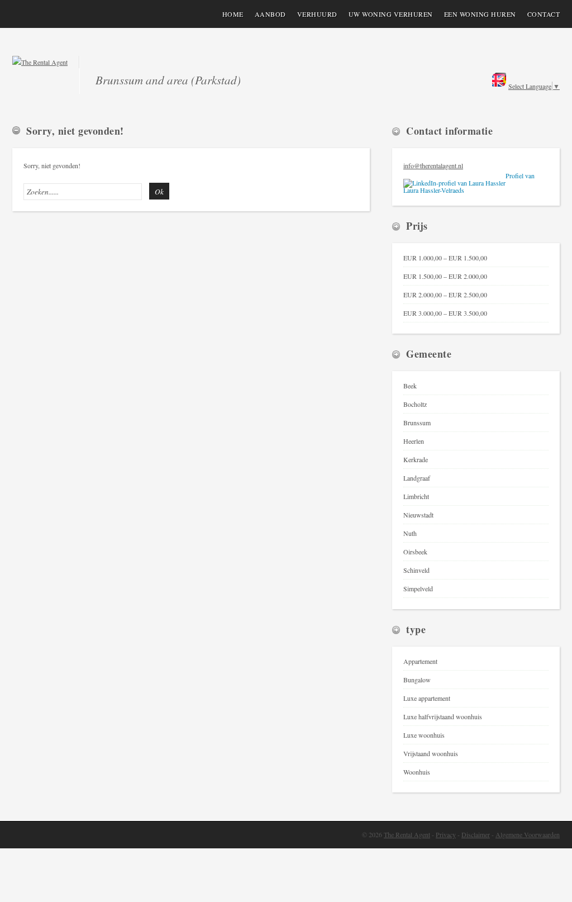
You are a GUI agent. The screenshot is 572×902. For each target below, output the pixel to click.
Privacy (446, 834)
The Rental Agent (407, 834)
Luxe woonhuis (424, 734)
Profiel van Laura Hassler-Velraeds (469, 183)
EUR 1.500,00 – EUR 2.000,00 (445, 276)
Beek (410, 385)
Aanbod (270, 14)
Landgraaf (416, 477)
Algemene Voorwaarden (527, 834)
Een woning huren (480, 14)
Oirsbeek (415, 551)
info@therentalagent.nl (433, 165)
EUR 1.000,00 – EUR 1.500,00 (445, 257)
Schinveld (416, 570)
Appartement (420, 661)
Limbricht (416, 496)
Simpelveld (418, 588)
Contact (543, 14)
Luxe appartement (426, 698)
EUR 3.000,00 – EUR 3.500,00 (445, 312)
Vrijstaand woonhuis (430, 753)
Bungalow (417, 679)
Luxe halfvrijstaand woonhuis (442, 716)
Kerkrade (415, 459)
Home (233, 14)
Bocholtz (415, 404)
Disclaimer (475, 834)
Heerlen (413, 440)
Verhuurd (317, 14)
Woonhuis (416, 771)
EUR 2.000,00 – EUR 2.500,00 (445, 294)
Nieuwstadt (418, 514)
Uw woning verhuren (391, 14)
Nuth (410, 533)
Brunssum (417, 422)
